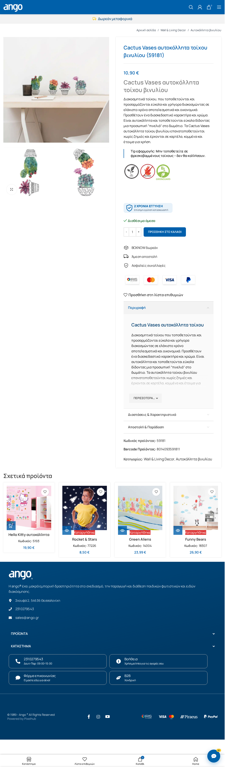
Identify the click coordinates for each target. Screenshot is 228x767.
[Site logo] (13, 6)
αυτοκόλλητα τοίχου (139, 131)
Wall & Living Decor (173, 30)
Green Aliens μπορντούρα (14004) (140, 542)
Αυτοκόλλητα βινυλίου (206, 30)
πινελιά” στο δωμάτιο (166, 125)
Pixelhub (30, 719)
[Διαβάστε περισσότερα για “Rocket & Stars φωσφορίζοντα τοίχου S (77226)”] (66, 530)
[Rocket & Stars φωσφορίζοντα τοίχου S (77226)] (84, 508)
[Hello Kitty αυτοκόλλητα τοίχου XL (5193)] (29, 508)
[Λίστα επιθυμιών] (45, 492)
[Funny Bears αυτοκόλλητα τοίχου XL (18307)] (195, 508)
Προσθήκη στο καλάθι (164, 232)
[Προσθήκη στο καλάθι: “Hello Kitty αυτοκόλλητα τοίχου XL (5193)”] (11, 525)
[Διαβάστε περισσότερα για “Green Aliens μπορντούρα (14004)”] (122, 530)
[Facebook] (89, 716)
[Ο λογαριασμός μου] (199, 7)
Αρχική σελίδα (146, 30)
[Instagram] (98, 716)
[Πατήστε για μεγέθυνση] (12, 190)
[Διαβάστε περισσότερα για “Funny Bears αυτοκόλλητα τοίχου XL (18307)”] (177, 530)
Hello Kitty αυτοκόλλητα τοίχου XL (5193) (28, 537)
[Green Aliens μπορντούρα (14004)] (140, 508)
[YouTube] (107, 716)
